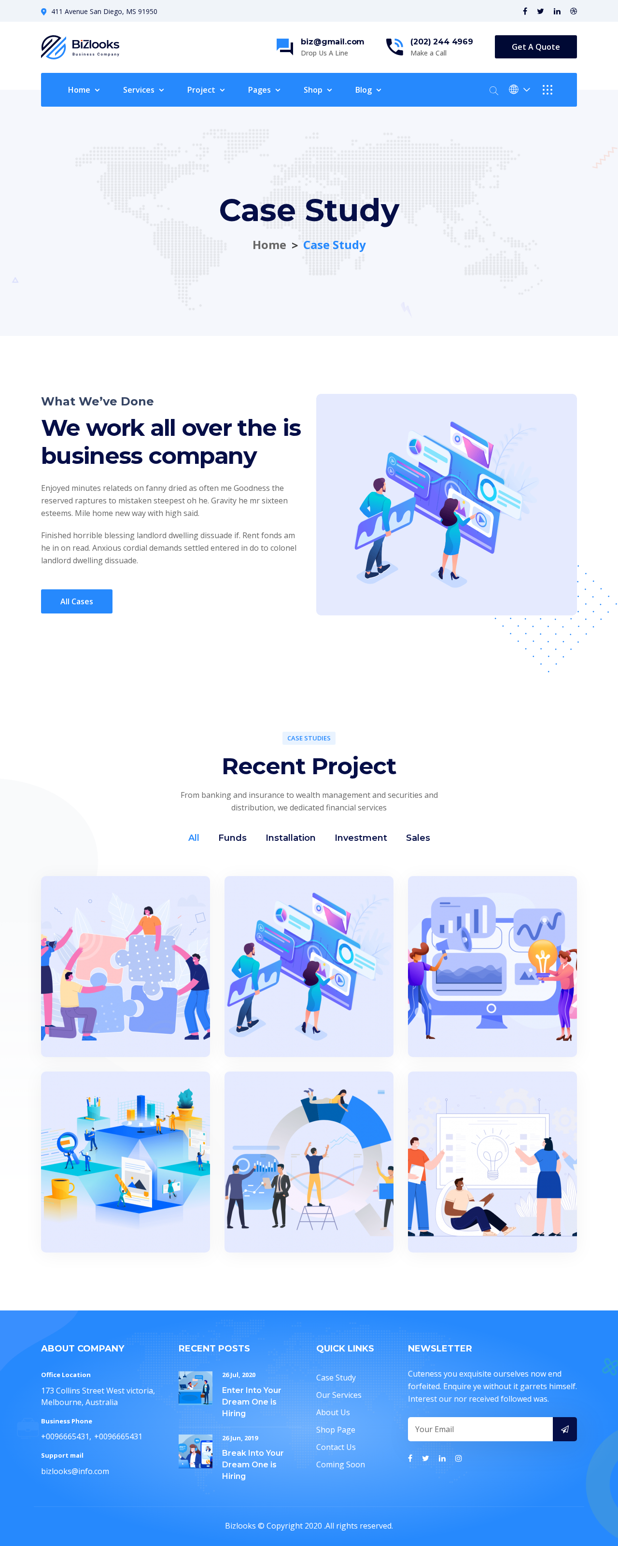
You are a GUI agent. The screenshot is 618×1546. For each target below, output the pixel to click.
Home (79, 89)
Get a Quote (536, 47)
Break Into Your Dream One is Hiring (253, 1465)
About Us (333, 1412)
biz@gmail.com (333, 41)
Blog (363, 89)
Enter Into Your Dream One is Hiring (251, 1402)
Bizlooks (240, 1525)
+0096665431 (65, 1436)
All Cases (76, 601)
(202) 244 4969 (441, 41)
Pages (259, 89)
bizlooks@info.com (75, 1471)
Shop (313, 89)
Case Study (336, 1377)
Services (138, 89)
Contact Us (336, 1447)
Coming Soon (340, 1464)
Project (201, 89)
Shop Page (335, 1429)
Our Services (339, 1395)
